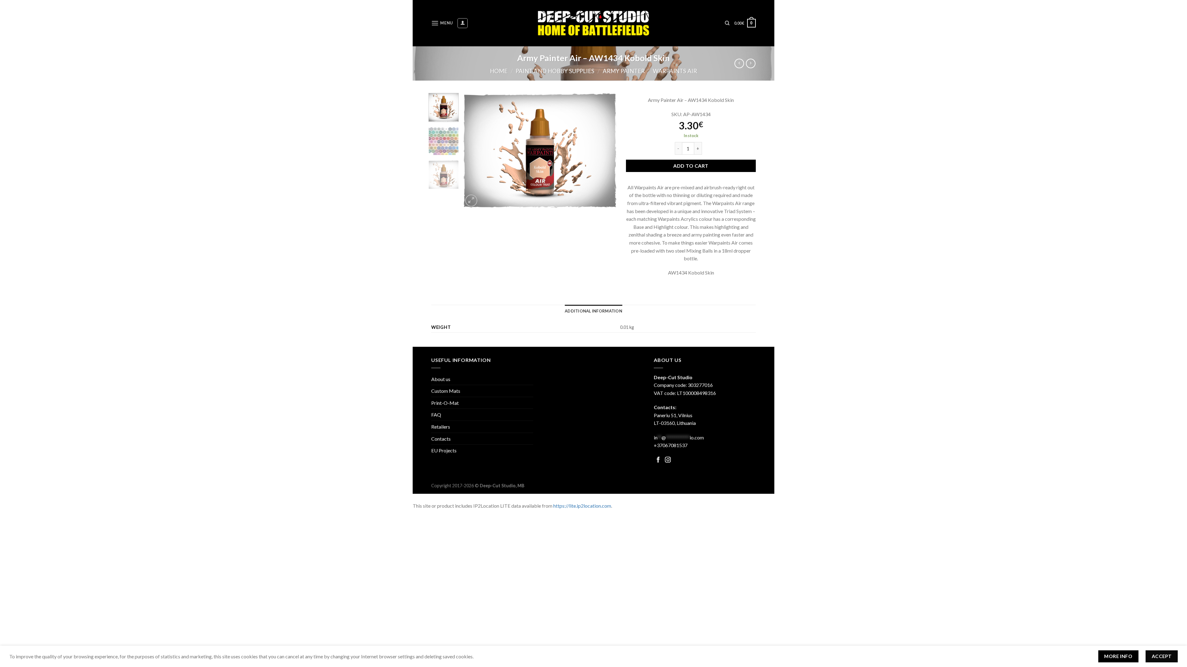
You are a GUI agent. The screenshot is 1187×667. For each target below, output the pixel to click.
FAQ (436, 414)
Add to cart (690, 166)
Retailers (440, 427)
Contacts (441, 439)
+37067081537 (670, 445)
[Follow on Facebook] (658, 460)
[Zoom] (471, 201)
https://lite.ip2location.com (582, 506)
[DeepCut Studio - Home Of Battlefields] (593, 23)
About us (440, 379)
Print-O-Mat (445, 403)
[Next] (605, 150)
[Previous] (473, 150)
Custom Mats (445, 391)
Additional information (593, 310)
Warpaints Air (675, 71)
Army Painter (624, 71)
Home (499, 71)
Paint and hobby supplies (555, 71)
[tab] (593, 311)
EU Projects (444, 450)
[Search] (727, 23)
